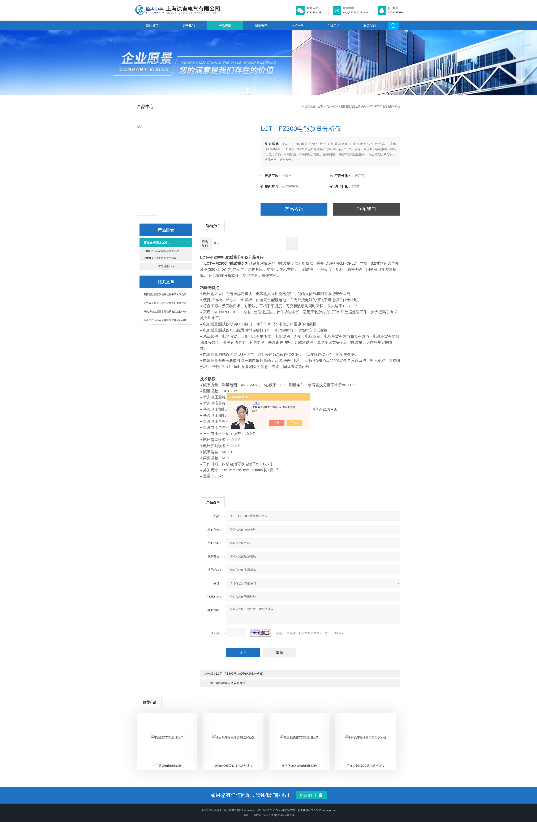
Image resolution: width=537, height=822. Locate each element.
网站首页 (152, 25)
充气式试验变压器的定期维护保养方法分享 (168, 303)
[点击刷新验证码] (260, 633)
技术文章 (297, 25)
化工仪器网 (304, 810)
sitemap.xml (328, 810)
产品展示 (225, 25)
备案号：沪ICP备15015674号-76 (266, 810)
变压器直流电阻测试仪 (167, 765)
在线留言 (333, 25)
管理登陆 (316, 810)
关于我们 (188, 25)
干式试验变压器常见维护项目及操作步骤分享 (168, 311)
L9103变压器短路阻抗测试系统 (161, 251)
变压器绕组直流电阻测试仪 (299, 765)
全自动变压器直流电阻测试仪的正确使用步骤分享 (168, 320)
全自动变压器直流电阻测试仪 (233, 765)
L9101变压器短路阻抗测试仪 (160, 257)
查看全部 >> (166, 266)
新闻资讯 (261, 25)
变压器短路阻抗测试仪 (353, 106)
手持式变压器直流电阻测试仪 (365, 765)
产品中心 (331, 106)
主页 (320, 106)
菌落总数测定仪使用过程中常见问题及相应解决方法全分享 (168, 294)
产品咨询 (294, 209)
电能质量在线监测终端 (230, 683)
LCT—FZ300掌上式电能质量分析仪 (239, 673)
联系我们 (370, 25)
